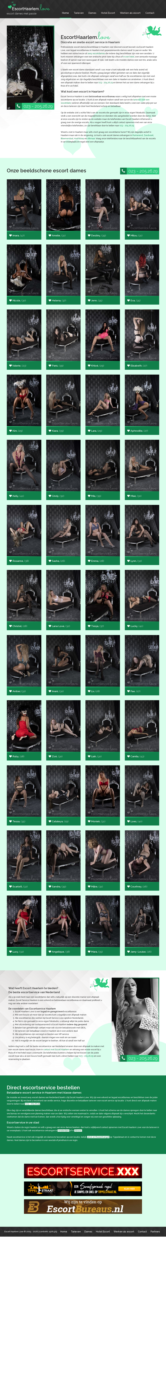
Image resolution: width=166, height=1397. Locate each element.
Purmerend (137, 135)
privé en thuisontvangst (98, 1137)
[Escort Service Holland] (83, 1171)
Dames (92, 12)
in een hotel (128, 57)
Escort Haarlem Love (14, 1231)
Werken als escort (130, 12)
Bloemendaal (67, 138)
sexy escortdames (96, 53)
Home (65, 12)
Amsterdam (63, 1130)
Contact (149, 12)
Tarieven (79, 12)
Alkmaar (91, 138)
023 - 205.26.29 (38, 106)
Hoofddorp (79, 138)
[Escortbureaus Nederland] (83, 1206)
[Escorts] (83, 1188)
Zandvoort (148, 135)
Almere (78, 1130)
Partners (155, 1231)
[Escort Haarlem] (31, 8)
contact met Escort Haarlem (56, 1049)
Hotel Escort (108, 12)
